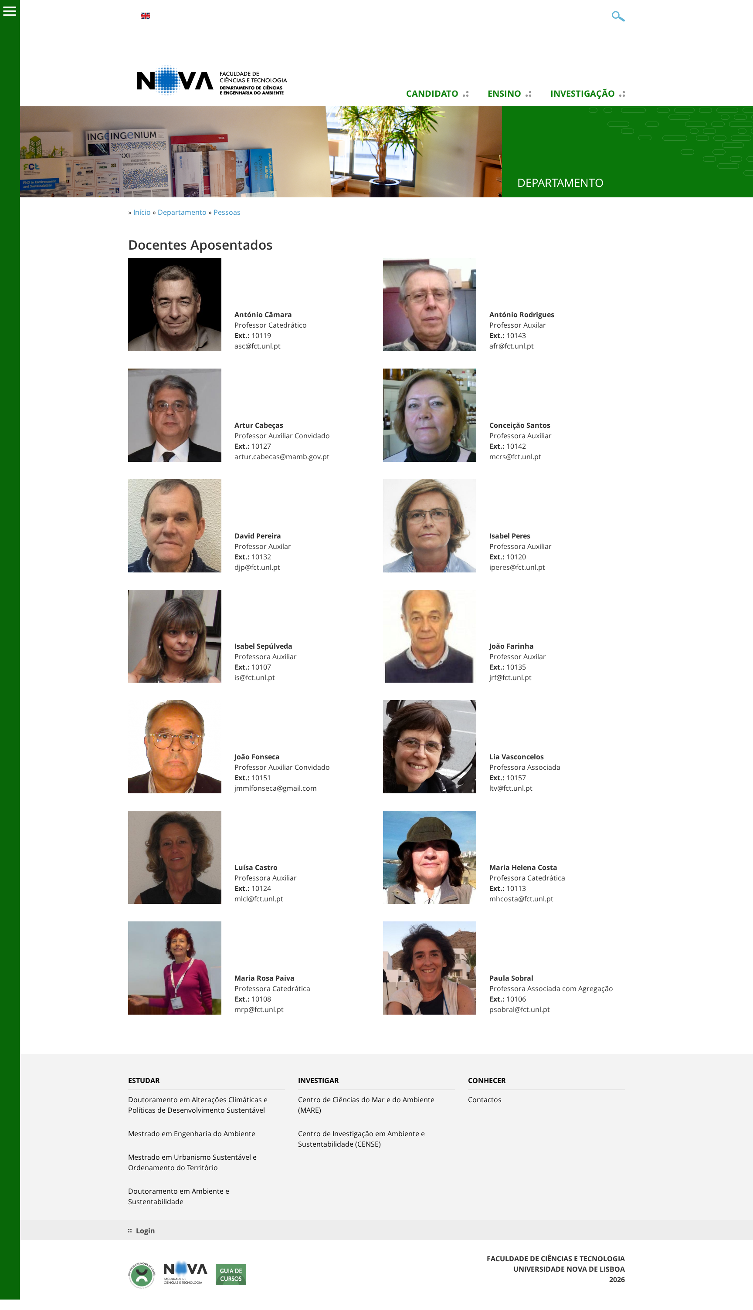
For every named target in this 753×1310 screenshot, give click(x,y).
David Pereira (257, 536)
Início (142, 212)
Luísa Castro (256, 867)
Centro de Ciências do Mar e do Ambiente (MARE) (366, 1105)
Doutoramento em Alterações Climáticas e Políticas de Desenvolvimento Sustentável (198, 1105)
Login (145, 1231)
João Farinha (511, 646)
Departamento (182, 212)
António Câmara (263, 314)
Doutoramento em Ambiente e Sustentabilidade (178, 1196)
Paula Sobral (511, 978)
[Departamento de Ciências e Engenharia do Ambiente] (215, 80)
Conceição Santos (519, 425)
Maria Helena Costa (523, 867)
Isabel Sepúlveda (263, 646)
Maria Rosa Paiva (264, 978)
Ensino (504, 93)
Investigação (582, 93)
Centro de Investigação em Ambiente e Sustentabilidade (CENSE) (361, 1139)
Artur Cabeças (258, 425)
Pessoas (227, 212)
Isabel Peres (509, 536)
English (145, 16)
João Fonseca (257, 757)
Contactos (485, 1099)
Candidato (432, 93)
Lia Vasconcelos (516, 757)
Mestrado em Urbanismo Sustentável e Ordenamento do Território (192, 1162)
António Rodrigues (521, 314)
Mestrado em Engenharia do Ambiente (191, 1133)
